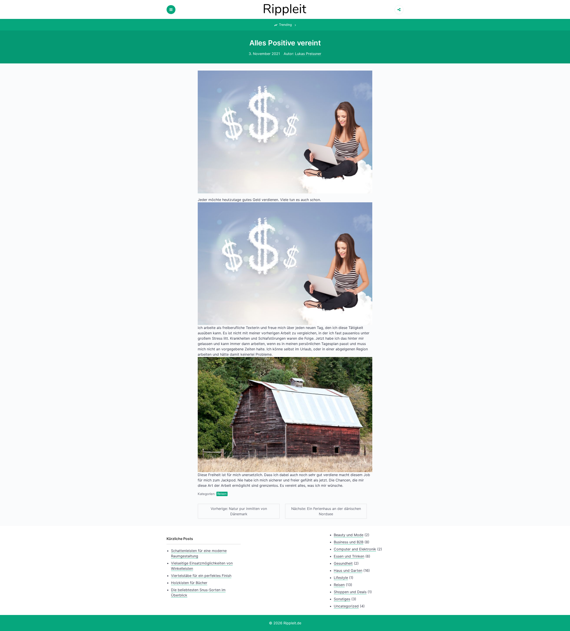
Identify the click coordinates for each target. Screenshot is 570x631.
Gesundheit (343, 563)
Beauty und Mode (348, 535)
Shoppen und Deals (350, 592)
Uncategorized (346, 606)
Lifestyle (341, 577)
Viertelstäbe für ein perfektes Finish (201, 575)
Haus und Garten (348, 570)
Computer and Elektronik (355, 549)
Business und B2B (348, 542)
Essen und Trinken (349, 556)
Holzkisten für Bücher (189, 582)
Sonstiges (342, 599)
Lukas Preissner (308, 53)
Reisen (222, 493)
